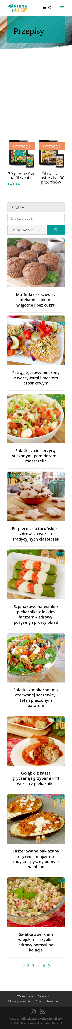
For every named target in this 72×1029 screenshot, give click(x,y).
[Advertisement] (36, 86)
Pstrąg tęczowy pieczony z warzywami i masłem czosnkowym (36, 378)
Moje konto (53, 1001)
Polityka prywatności (19, 1001)
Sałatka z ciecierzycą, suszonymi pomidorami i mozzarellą (36, 456)
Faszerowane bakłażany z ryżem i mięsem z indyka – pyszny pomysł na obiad (36, 858)
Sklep (39, 1001)
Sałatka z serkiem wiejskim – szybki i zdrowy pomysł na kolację (36, 942)
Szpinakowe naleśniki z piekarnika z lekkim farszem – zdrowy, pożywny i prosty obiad (36, 614)
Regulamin (44, 996)
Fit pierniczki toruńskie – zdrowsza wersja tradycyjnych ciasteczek (36, 534)
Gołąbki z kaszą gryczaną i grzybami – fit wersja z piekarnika (35, 778)
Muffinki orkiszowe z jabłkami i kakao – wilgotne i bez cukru (36, 300)
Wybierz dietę (25, 996)
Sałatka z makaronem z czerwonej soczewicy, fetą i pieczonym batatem (36, 697)
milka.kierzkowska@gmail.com (42, 1018)
